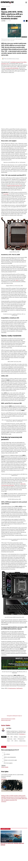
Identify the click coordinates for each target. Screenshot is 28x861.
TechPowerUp (19, 688)
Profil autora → (22, 734)
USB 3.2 (16, 740)
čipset (15, 738)
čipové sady (9, 738)
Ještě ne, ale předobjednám (10, 757)
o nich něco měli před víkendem (12, 68)
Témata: (4, 736)
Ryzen (8, 740)
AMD (11, 736)
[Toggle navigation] (26, 2)
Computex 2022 (22, 736)
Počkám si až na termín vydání (10, 760)
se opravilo (5, 193)
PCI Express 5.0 (21, 738)
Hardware (8, 6)
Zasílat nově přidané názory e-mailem (8, 718)
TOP (12, 740)
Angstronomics (12, 688)
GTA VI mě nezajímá (8, 763)
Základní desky (22, 740)
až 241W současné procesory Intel (14, 185)
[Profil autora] (3, 729)
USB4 (17, 280)
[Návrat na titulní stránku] (7, 2)
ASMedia (16, 736)
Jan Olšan (3, 20)
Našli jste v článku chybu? (6, 720)
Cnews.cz (3, 6)
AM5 (8, 736)
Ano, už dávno (7, 754)
